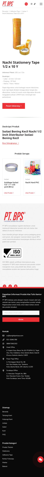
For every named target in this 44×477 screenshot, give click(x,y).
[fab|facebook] (16, 286)
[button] (26, 4)
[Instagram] (31, 4)
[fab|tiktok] (10, 286)
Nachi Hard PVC (32, 182)
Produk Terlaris (7, 447)
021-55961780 (11, 340)
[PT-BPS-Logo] (8, 4)
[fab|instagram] (4, 286)
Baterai (4, 466)
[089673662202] (4, 343)
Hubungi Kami (7, 419)
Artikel (4, 423)
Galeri (4, 427)
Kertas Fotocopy (8, 459)
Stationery (6, 451)
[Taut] (40, 459)
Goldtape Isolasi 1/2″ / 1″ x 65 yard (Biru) (11, 184)
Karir (4, 431)
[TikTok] (34, 4)
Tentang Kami (7, 415)
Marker (4, 462)
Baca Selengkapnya (9, 143)
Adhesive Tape (15, 11)
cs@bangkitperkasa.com (14, 336)
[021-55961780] (4, 339)
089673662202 (11, 344)
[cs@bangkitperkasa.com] (4, 335)
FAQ (4, 434)
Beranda (5, 11)
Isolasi (24, 11)
